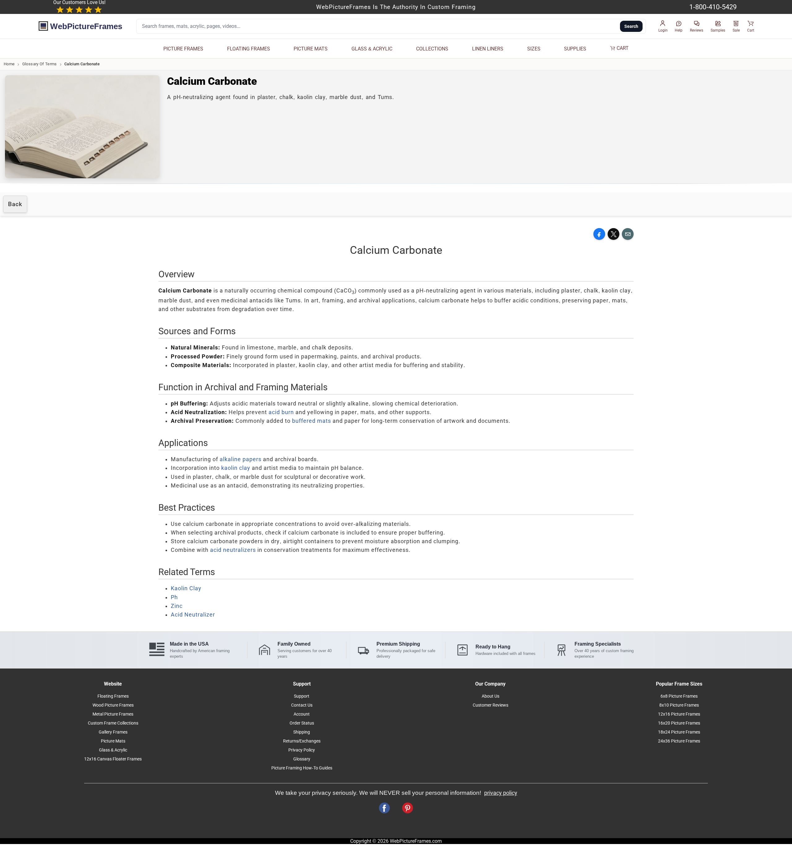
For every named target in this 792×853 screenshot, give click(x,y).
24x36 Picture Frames (679, 741)
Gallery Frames (113, 732)
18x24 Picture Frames (679, 732)
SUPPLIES (575, 49)
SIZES (533, 49)
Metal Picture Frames (113, 714)
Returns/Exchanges (302, 741)
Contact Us (301, 705)
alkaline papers (240, 459)
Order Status (302, 723)
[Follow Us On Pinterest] (407, 808)
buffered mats (311, 421)
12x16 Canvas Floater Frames (113, 759)
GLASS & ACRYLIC (371, 49)
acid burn (281, 412)
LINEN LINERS (487, 49)
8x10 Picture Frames (679, 705)
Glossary (301, 759)
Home (9, 64)
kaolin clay (235, 468)
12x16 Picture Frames (679, 714)
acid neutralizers (233, 550)
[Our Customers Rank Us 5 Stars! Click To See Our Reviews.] (79, 10)
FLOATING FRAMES (248, 49)
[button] (663, 26)
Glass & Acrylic (113, 750)
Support (301, 696)
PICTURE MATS (311, 49)
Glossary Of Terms (39, 64)
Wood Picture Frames (113, 705)
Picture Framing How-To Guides (301, 768)
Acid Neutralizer (193, 615)
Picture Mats (113, 741)
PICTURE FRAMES (183, 49)
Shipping (301, 732)
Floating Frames (113, 696)
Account (302, 714)
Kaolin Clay (186, 588)
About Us (490, 696)
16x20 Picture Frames (679, 723)
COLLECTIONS (432, 49)
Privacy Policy (301, 750)
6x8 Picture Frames (679, 696)
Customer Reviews (490, 705)
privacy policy (500, 793)
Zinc (177, 606)
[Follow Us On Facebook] (384, 808)
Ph (174, 597)
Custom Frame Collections (113, 723)
